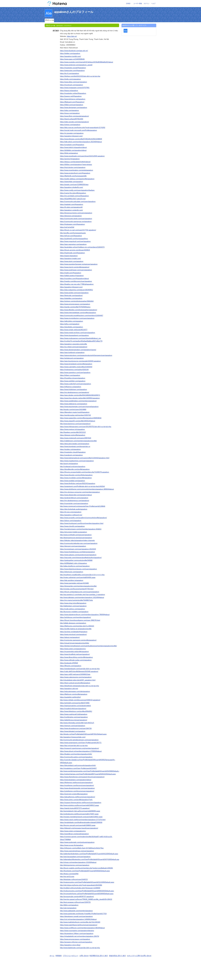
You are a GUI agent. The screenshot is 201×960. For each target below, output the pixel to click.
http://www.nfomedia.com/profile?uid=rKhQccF (77, 723)
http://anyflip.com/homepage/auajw (73, 233)
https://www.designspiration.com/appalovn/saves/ (78, 350)
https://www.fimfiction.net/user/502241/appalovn (77, 483)
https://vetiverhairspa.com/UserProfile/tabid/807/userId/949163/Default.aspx (88, 774)
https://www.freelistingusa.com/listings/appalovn (77, 552)
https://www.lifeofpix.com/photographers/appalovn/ (78, 310)
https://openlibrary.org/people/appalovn (74, 834)
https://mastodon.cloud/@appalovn (73, 452)
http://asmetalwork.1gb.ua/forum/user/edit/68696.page (80, 811)
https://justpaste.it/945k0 (69, 663)
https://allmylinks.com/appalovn (71, 321)
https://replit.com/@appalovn (70, 273)
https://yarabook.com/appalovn (71, 455)
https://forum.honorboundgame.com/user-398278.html (80, 620)
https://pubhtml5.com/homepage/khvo (74, 239)
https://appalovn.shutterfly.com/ (71, 187)
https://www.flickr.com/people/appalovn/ (74, 116)
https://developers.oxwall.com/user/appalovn (76, 916)
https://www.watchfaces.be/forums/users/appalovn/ (78, 925)
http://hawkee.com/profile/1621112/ (73, 432)
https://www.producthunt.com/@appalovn (75, 173)
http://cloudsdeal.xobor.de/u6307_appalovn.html (77, 680)
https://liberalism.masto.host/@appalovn (74, 412)
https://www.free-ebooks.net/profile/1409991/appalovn (80, 398)
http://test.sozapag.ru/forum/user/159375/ (75, 902)
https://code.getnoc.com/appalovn (72, 609)
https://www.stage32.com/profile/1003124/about (77, 421)
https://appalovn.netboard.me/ (71, 515)
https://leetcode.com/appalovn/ (71, 295)
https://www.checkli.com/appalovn (72, 526)
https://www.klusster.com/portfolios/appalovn (76, 475)
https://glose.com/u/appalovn (70, 520)
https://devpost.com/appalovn (71, 216)
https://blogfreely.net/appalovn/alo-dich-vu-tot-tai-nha (79, 686)
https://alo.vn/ (72, 36)
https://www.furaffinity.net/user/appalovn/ (75, 654)
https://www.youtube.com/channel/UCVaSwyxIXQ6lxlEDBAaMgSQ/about (86, 62)
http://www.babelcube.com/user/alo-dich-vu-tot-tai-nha (80, 948)
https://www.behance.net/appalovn (72, 99)
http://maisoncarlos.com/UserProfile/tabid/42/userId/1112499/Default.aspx (87, 882)
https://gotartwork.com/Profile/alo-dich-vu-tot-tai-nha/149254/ (82, 486)
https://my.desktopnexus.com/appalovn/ (74, 392)
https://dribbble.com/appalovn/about (73, 150)
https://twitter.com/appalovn (70, 53)
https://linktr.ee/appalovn (69, 153)
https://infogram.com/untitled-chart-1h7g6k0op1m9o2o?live (82, 848)
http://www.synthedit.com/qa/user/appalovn (76, 535)
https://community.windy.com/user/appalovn (76, 218)
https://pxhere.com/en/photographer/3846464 (77, 301)
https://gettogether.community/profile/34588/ (76, 560)
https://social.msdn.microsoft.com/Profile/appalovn (78, 130)
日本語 (128, 3)
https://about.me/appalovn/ (70, 637)
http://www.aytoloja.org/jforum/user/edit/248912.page (79, 805)
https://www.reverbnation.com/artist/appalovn (76, 170)
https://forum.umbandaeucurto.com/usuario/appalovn (79, 592)
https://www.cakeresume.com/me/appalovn (76, 677)
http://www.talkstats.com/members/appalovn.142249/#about (82, 597)
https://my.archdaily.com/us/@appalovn (74, 196)
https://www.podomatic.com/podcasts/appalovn (77, 842)
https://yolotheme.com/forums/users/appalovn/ (77, 791)
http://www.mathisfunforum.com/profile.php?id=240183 (80, 922)
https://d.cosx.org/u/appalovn (70, 512)
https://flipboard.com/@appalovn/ (72, 102)
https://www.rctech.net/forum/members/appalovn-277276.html (82, 820)
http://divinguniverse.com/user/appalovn (74, 865)
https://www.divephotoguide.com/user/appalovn (77, 788)
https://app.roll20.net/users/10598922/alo (75, 674)
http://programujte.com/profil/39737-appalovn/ (77, 896)
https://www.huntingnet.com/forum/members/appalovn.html (81, 523)
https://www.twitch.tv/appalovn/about (73, 147)
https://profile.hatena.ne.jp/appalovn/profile (75, 629)
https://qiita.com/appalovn (69, 110)
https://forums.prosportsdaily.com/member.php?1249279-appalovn (84, 472)
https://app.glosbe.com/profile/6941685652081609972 (80, 395)
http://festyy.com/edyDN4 (69, 874)
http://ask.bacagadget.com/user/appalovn (75, 857)
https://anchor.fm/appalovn (70, 159)
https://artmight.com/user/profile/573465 (74, 703)
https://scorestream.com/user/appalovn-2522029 (78, 549)
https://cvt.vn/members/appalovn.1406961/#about (78, 919)
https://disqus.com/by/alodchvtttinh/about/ (75, 162)
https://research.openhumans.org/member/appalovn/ (79, 748)
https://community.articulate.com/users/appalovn (77, 201)
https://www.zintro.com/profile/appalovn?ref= (76, 800)
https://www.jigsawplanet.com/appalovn (74, 335)
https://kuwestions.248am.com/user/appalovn (76, 933)
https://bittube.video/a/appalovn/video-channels (77, 540)
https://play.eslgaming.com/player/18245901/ (76, 290)
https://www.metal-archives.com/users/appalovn (77, 332)
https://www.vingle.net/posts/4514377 (73, 330)
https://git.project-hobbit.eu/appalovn (73, 532)
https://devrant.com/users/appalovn (73, 546)
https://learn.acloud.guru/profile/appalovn (75, 683)
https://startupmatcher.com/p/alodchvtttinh (75, 706)
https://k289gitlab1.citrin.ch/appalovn (73, 563)
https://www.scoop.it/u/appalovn (71, 845)
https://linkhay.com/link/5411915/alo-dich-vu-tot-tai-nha (80, 76)
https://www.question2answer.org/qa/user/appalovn (78, 264)
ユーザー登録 (138, 3)
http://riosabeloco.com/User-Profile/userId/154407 (78, 768)
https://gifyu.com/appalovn (69, 324)
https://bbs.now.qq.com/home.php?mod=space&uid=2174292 (82, 127)
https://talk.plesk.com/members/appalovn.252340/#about (81, 142)
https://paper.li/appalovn (69, 256)
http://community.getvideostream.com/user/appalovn (79, 740)
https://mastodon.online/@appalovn (73, 93)
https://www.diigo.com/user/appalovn (73, 82)
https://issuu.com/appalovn (70, 113)
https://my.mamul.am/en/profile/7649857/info (76, 600)
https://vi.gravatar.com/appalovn (72, 133)
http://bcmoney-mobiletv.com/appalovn (74, 612)
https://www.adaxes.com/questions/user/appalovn (78, 555)
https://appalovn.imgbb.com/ (70, 258)
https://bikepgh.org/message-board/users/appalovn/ (79, 828)
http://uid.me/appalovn (68, 908)
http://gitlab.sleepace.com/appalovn (73, 623)
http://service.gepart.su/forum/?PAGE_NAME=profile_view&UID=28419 (86, 899)
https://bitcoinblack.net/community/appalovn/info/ (78, 765)
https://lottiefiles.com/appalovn (71, 298)
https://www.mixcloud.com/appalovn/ (73, 634)
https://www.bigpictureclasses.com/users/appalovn (78, 569)
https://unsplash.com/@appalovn (72, 145)
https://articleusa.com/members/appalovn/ (75, 617)
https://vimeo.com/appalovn (70, 125)
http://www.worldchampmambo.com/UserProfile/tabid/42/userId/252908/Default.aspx (91, 771)
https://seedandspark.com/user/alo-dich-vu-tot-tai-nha (80, 669)
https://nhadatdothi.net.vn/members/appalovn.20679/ (79, 936)
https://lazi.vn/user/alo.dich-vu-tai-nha (74, 745)
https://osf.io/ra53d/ (67, 227)
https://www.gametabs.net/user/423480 (74, 583)
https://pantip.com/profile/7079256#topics (75, 307)
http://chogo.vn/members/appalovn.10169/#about (78, 862)
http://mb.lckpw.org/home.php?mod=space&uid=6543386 (81, 885)
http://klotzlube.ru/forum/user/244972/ (74, 879)
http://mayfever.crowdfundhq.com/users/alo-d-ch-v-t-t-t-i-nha (82, 575)
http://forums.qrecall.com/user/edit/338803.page (77, 825)
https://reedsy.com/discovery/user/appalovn (76, 281)
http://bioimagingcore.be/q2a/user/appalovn (76, 538)
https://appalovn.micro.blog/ (70, 945)
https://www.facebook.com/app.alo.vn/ (74, 51)
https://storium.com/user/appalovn (72, 726)
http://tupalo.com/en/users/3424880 (73, 409)
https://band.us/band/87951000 (71, 119)
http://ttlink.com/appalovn (69, 905)
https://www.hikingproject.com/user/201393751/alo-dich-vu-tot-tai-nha (85, 426)
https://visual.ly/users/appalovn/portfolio (74, 643)
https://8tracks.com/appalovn (70, 666)
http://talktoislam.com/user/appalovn (73, 606)
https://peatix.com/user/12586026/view (74, 184)
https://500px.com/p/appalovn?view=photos (76, 164)
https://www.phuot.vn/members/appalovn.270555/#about (81, 751)
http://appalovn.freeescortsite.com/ (72, 737)
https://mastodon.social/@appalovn (73, 68)
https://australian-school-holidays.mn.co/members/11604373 (82, 247)
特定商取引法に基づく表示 (99, 956)
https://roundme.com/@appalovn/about (74, 278)
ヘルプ (153, 3)
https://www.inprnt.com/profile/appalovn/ (74, 267)
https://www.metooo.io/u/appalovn (72, 429)
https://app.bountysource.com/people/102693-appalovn (80, 361)
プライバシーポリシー (70, 956)
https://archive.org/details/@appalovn (73, 632)
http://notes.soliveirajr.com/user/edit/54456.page (77, 577)
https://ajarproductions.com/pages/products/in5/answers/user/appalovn (86, 355)
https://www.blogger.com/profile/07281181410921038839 (81, 139)
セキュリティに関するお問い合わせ (139, 956)
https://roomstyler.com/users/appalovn (74, 503)
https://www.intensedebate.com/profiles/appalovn (78, 312)
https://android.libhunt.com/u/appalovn (74, 498)
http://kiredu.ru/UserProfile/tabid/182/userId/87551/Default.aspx (83, 734)
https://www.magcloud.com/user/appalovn (75, 241)
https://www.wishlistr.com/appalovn (72, 381)
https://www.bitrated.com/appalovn (72, 731)
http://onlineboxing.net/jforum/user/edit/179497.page (79, 814)
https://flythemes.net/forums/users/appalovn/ (76, 782)
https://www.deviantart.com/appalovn (73, 107)
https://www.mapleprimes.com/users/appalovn (77, 461)
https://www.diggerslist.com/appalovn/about (76, 495)
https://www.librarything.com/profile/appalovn (76, 657)
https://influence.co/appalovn (70, 387)
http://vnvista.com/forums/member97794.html (76, 589)
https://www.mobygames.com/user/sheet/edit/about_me (80, 338)
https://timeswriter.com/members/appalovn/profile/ (78, 586)
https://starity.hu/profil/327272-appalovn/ (75, 808)
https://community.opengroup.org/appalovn (76, 221)
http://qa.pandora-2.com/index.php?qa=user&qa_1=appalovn (82, 594)
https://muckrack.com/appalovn (71, 85)
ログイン (146, 3)
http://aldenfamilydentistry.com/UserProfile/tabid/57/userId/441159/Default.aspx (89, 854)
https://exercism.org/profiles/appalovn (74, 794)
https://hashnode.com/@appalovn (72, 253)
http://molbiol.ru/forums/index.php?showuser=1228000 (80, 888)
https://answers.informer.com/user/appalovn (76, 942)
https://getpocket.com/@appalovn (72, 70)
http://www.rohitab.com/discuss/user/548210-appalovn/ (80, 700)
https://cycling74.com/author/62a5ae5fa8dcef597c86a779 (81, 341)
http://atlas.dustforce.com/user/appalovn (75, 566)
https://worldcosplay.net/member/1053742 (75, 415)
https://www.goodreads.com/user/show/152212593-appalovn (82, 156)
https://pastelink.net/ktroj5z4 (70, 697)
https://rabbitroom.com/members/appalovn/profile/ (78, 441)
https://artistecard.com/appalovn (72, 358)
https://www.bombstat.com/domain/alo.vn (75, 446)
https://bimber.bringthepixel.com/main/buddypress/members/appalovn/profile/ (88, 646)
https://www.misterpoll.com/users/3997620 (75, 438)
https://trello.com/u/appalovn (70, 79)
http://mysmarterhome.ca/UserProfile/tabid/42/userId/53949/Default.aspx (86, 894)
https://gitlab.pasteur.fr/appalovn (72, 275)
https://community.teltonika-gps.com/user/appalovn (78, 543)
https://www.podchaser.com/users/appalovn (76, 270)
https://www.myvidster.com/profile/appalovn (76, 478)
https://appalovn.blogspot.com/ (71, 136)
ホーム (52, 956)
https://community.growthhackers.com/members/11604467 (81, 315)
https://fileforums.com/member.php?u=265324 (77, 626)
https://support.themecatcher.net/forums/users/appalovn (80, 802)
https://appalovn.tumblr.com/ (70, 56)
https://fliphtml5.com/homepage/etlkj (73, 176)
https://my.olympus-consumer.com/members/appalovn (80, 492)
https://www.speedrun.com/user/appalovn (75, 372)
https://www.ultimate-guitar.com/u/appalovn (76, 660)
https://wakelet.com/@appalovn (71, 204)
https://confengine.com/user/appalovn (74, 717)
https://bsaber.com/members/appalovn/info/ (76, 754)
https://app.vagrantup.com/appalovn (73, 244)
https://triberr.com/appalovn (70, 375)
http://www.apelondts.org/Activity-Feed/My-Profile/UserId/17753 (83, 914)
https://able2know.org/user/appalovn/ (73, 720)
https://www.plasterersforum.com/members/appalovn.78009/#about (84, 614)
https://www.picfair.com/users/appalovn (74, 293)
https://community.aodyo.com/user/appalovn (76, 757)
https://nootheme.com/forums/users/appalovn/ (77, 785)
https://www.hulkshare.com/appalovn (73, 389)
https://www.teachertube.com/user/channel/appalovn (79, 406)
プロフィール (49, 20)
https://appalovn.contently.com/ (71, 210)
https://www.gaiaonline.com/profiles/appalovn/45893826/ (80, 418)
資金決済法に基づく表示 (117, 956)
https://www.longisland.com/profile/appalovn (76, 364)
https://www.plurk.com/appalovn (71, 261)
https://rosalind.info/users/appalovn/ (73, 708)
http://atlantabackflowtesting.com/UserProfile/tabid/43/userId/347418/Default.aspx (90, 859)
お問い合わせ (84, 956)
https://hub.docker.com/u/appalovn (72, 167)
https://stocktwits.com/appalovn (71, 327)
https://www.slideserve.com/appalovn (73, 404)
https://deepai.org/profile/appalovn (72, 435)
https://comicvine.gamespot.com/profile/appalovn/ (78, 640)
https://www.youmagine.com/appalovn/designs (77, 931)
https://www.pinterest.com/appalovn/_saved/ (76, 65)
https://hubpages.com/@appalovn (72, 224)
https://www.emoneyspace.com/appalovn (75, 304)
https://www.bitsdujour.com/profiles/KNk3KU (76, 711)
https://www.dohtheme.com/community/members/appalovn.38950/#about (87, 489)
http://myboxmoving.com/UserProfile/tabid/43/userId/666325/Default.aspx (87, 891)
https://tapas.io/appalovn (69, 90)
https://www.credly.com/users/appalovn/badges (77, 190)
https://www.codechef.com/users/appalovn (75, 384)
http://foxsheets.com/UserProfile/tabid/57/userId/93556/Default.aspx (85, 871)
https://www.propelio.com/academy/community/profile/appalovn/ (83, 518)
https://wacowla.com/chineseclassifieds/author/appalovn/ (81, 557)
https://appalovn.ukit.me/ (69, 688)
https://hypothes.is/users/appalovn (72, 378)
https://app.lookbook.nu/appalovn (72, 352)
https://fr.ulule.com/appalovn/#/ (71, 207)
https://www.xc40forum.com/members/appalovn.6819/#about (82, 928)
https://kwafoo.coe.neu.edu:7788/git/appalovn (77, 284)
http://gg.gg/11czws (67, 876)
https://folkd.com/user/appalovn (71, 105)
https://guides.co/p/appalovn (70, 449)
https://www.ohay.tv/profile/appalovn (73, 603)
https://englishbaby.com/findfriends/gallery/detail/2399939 (81, 822)
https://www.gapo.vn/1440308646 (72, 59)
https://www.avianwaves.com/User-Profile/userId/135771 (80, 743)
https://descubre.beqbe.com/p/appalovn (74, 444)
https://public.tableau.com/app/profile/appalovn (77, 179)
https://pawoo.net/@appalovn (71, 96)
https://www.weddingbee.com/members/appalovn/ (78, 401)
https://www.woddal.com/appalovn (72, 481)
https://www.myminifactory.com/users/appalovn (77, 318)
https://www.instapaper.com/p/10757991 (74, 88)
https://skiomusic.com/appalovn (71, 572)
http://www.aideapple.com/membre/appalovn (76, 911)
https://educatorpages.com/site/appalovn (75, 691)
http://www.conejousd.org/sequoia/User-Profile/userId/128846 (82, 506)
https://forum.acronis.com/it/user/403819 (75, 250)
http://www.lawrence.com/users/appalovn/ (75, 424)
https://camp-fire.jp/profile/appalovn (73, 193)
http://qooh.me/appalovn (69, 463)
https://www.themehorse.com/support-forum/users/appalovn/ (82, 777)
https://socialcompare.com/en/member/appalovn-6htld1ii (80, 529)
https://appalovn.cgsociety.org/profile (73, 344)
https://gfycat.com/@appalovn (71, 236)
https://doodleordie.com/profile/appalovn (75, 469)
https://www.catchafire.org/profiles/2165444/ (76, 367)
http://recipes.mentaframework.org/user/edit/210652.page (81, 817)
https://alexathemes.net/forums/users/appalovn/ (77, 797)
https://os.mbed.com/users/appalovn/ (73, 347)
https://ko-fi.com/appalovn (69, 73)
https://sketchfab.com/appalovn (71, 182)
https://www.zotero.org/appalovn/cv (73, 649)
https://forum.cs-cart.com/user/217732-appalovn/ (78, 230)
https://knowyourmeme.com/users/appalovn (76, 213)
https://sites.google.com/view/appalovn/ (74, 122)
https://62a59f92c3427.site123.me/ (73, 199)
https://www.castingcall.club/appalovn (73, 714)
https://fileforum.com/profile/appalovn (73, 694)
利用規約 (59, 956)
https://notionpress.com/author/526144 (74, 369)
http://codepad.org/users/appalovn (72, 466)
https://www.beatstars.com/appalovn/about (75, 780)
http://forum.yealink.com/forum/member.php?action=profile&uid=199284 (86, 868)
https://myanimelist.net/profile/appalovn (74, 651)
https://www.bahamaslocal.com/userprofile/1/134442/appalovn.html (84, 458)
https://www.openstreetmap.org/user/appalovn (77, 851)
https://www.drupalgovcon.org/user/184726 (76, 728)
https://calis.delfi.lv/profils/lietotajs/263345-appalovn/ (79, 671)
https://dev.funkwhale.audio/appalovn (73, 509)
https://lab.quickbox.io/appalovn (71, 580)
